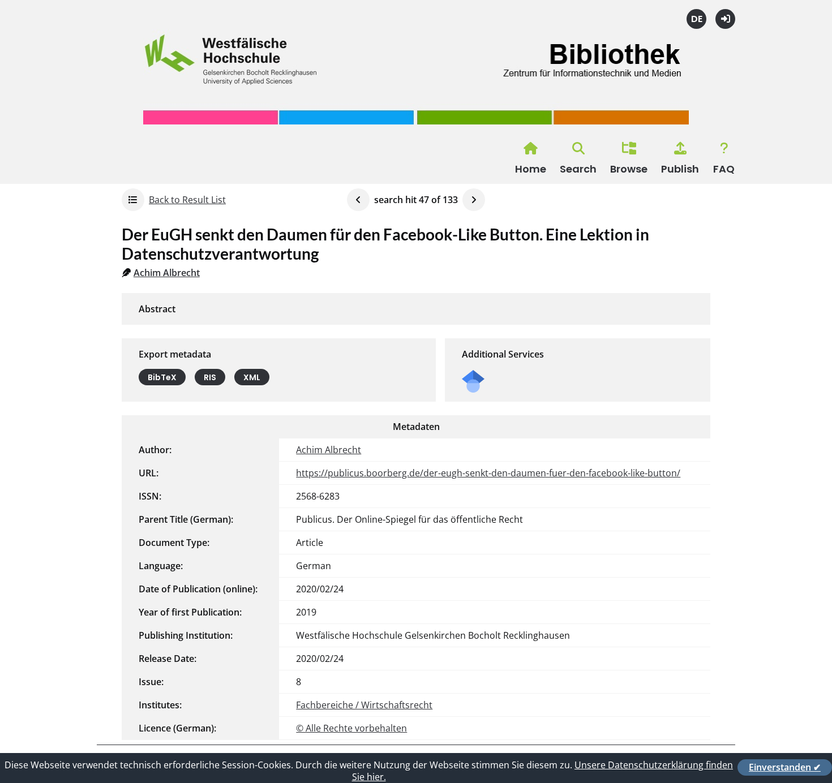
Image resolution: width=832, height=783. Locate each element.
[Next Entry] (473, 199)
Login (725, 19)
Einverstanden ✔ (785, 767)
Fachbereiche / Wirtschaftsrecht (364, 705)
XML (251, 377)
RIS (210, 377)
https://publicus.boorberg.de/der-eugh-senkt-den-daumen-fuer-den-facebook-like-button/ (488, 473)
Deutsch (696, 19)
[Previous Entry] (358, 199)
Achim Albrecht (167, 272)
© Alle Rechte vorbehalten (351, 728)
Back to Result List (187, 199)
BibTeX (162, 377)
